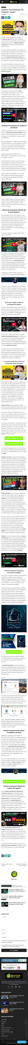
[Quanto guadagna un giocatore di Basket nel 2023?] (4, 997)
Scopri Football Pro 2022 (14, 443)
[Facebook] (2, 17)
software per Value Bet (7, 69)
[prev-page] (2, 909)
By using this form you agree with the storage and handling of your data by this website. (13, 946)
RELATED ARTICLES (6, 886)
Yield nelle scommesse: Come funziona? (21, 865)
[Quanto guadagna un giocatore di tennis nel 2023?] (4, 1003)
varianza (6, 539)
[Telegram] (9, 17)
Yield (25, 407)
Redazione (4, 14)
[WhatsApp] (5, 17)
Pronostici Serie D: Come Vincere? (7, 865)
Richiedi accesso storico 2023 (14, 781)
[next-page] (4, 909)
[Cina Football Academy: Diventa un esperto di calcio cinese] (4, 904)
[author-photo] (14, 877)
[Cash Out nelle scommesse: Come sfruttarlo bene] (4, 897)
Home (2, 5)
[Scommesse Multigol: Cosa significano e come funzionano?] (4, 891)
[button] (2, 2)
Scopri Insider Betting (14, 652)
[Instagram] (12, 986)
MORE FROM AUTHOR (17, 886)
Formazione (7, 5)
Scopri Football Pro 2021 (14, 438)
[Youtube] (19, 987)
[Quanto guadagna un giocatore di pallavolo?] (4, 1010)
